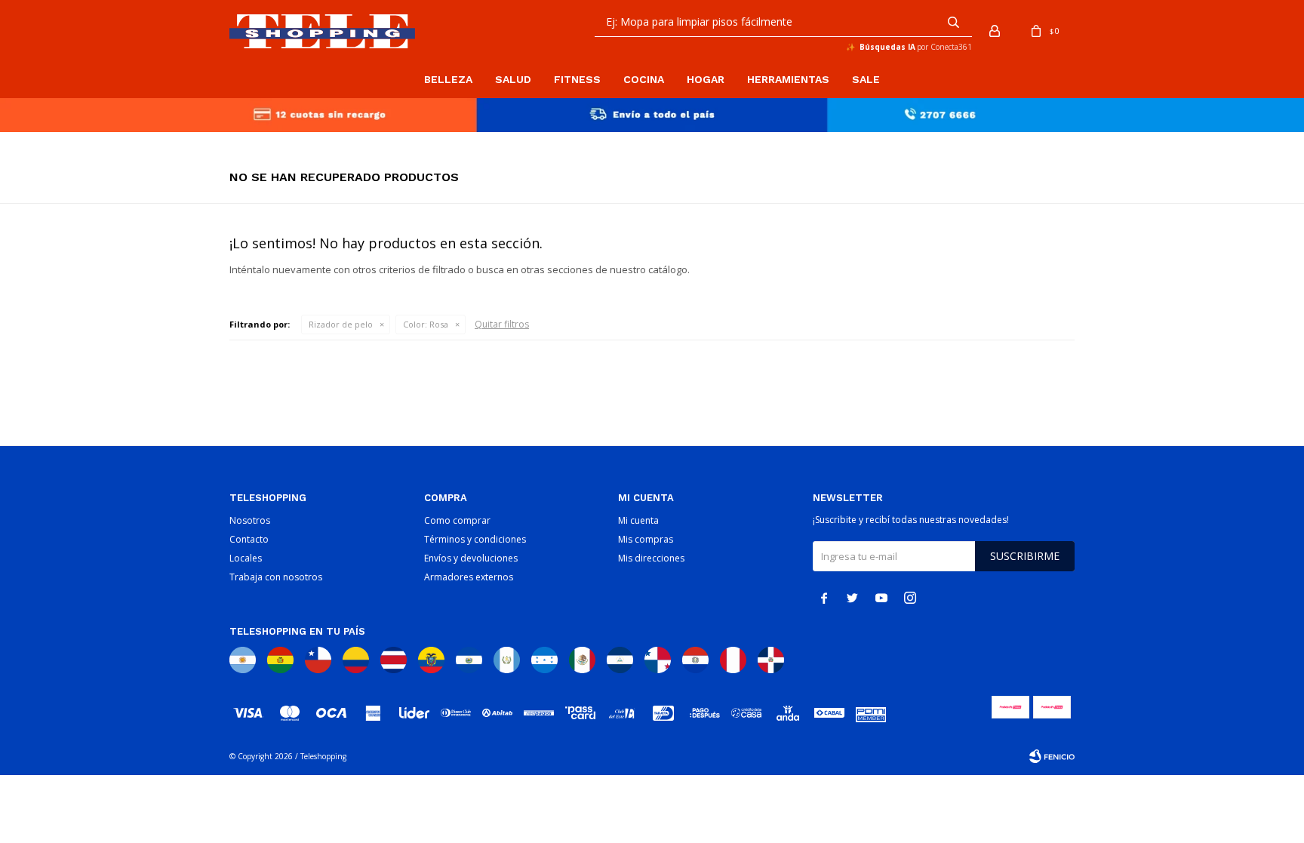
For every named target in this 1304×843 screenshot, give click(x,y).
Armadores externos (468, 577)
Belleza (448, 79)
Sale (866, 79)
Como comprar (457, 520)
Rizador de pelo (341, 324)
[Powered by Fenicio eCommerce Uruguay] (1052, 756)
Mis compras (645, 539)
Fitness (577, 79)
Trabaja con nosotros (275, 577)
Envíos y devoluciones (471, 558)
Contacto (249, 539)
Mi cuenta (638, 520)
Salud (513, 79)
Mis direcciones (651, 558)
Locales (245, 558)
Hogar (705, 79)
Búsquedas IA (887, 47)
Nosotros (249, 520)
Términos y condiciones (475, 539)
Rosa (425, 324)
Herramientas (788, 79)
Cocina (643, 79)
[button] (953, 22)
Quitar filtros (502, 324)
